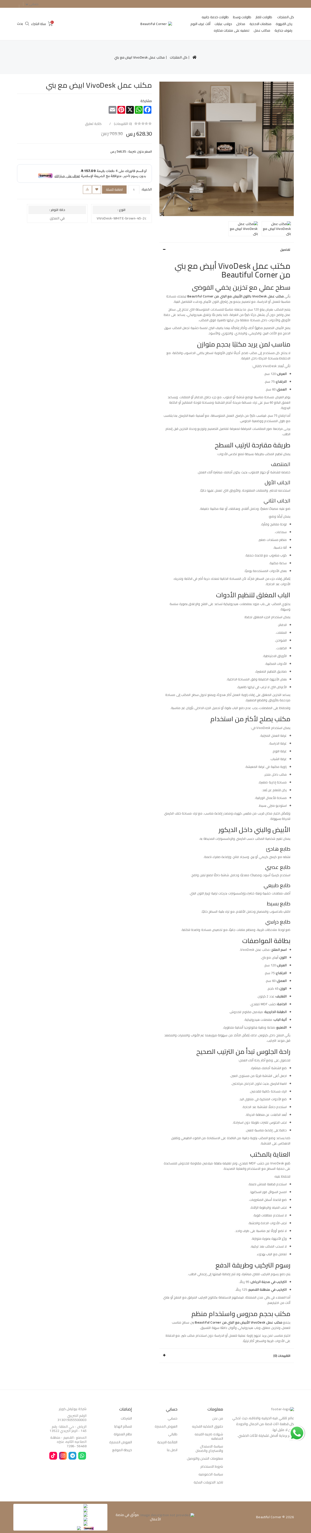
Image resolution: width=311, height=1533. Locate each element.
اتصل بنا (172, 1450)
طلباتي (172, 1434)
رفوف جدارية (284, 30)
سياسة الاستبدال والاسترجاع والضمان (209, 1448)
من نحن (217, 1418)
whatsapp (297, 1428)
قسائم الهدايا (123, 1426)
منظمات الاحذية (261, 24)
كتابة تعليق (94, 123)
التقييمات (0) (282, 1356)
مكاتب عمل (262, 30)
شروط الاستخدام (211, 1466)
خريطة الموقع (122, 1450)
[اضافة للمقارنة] (87, 189)
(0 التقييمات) (123, 123)
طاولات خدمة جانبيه (215, 17)
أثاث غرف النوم (200, 24)
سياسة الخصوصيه (211, 1474)
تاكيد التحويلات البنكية (208, 1482)
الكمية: (146, 189)
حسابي (172, 1418)
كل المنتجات (285, 17)
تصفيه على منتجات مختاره (232, 30)
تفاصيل (285, 249)
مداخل (240, 24)
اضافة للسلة (114, 189)
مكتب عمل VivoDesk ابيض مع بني (139, 57)
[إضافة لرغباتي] (96, 189)
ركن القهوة (284, 24)
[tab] (226, 250)
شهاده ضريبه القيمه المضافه (209, 1436)
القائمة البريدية (167, 1442)
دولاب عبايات (223, 24)
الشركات (126, 1418)
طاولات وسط (242, 17)
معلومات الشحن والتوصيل (205, 1458)
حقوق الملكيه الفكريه (207, 1426)
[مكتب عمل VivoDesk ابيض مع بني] (226, 148)
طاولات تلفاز (264, 17)
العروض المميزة (166, 1426)
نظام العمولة (123, 1434)
